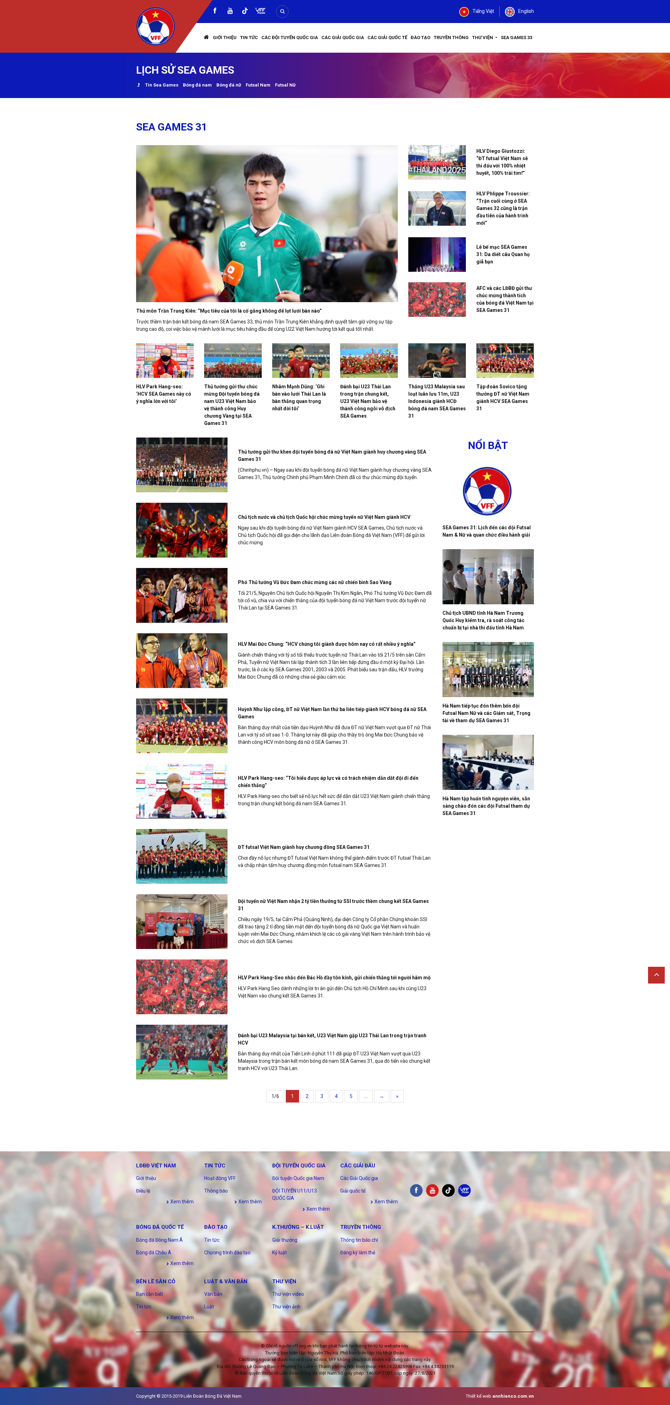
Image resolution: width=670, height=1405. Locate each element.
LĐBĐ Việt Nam (156, 1166)
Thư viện (483, 37)
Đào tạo (420, 37)
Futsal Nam (258, 85)
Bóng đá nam (197, 85)
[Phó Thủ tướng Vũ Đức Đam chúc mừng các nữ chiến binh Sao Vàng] (182, 595)
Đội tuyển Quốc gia (299, 1166)
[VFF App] (260, 11)
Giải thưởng (284, 1240)
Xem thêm (181, 1201)
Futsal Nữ (285, 85)
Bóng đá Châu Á (153, 1252)
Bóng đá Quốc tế (160, 1227)
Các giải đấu (357, 1166)
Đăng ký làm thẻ (357, 1252)
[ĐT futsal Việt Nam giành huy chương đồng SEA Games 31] (182, 856)
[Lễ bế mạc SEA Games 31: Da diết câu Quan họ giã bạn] (437, 254)
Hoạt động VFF (220, 1178)
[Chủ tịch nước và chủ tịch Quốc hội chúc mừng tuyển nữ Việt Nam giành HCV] (182, 530)
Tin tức (249, 37)
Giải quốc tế (352, 1191)
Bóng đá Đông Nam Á (159, 1240)
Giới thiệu (225, 37)
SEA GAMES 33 (516, 37)
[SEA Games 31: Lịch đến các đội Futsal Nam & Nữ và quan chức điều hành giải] (488, 491)
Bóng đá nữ (228, 85)
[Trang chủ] (206, 38)
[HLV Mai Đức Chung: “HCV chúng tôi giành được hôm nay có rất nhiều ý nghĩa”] (182, 660)
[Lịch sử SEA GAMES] (138, 85)
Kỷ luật (279, 1252)
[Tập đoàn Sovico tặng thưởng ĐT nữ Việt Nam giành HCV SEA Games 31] (505, 360)
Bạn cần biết (149, 1294)
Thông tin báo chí (359, 1240)
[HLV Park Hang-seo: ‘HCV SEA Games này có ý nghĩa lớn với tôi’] (165, 360)
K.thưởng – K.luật (298, 1227)
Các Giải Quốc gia (342, 37)
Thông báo (216, 1191)
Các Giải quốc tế (387, 37)
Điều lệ (143, 1191)
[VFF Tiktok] (245, 12)
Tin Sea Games (161, 85)
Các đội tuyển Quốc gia (289, 37)
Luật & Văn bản (225, 1281)
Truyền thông (451, 37)
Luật (209, 1306)
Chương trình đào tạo (227, 1252)
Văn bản (213, 1294)
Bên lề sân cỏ (155, 1281)
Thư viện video (288, 1294)
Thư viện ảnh (286, 1306)
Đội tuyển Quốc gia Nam (298, 1178)
